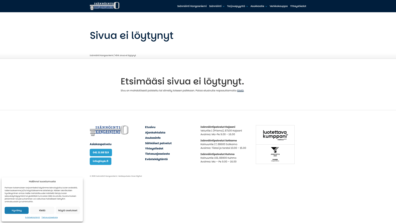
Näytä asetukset (67, 210)
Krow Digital (136, 176)
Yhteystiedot (298, 6)
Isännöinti (215, 6)
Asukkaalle (257, 6)
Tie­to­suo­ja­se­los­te (49, 217)
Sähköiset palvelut (158, 143)
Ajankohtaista (155, 132)
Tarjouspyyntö (236, 6)
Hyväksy (17, 210)
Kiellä (42, 210)
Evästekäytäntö (32, 217)
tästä (240, 90)
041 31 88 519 (101, 152)
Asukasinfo (153, 138)
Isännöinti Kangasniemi (192, 6)
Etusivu (150, 127)
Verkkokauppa (279, 6)
